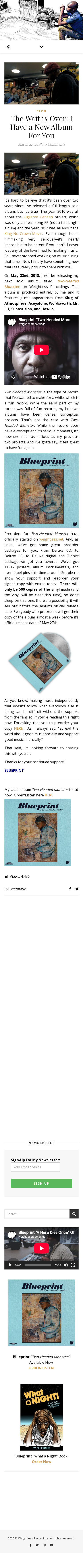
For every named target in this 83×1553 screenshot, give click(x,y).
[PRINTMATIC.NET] (41, 20)
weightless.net (51, 539)
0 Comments (54, 144)
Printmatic (17, 889)
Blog (41, 111)
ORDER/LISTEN (41, 1367)
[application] (41, 1248)
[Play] (10, 1265)
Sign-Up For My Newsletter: (35, 1159)
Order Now (41, 1461)
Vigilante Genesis (38, 216)
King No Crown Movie (23, 233)
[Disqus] (41, 957)
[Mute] (66, 1265)
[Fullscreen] (73, 1265)
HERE (18, 728)
